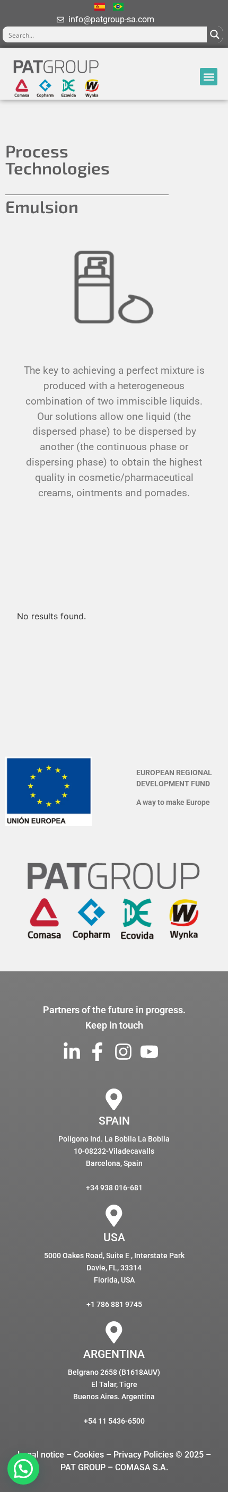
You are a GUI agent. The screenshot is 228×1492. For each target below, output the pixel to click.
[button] (208, 76)
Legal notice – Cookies (60, 1455)
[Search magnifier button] (215, 34)
